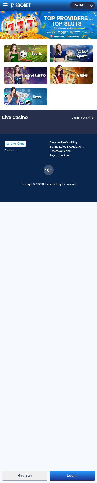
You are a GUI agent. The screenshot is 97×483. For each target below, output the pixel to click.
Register (25, 475)
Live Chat (17, 143)
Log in (72, 475)
